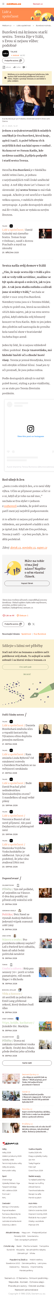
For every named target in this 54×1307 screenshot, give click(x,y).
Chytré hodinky (36, 1267)
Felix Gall (32, 1167)
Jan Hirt (32, 1160)
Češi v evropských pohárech (26, 1240)
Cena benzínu (32, 1236)
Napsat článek (27, 583)
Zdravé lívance (34, 1187)
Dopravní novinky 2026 (38, 1214)
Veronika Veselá (9, 910)
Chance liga (7, 1180)
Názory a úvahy (11, 940)
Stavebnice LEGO (13, 1263)
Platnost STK (34, 1225)
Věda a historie (11, 994)
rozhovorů (10, 506)
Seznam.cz (38, 4)
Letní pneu (42, 1263)
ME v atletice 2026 (9, 1190)
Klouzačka (20, 1250)
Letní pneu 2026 (35, 1207)
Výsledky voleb (8, 1160)
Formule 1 (6, 1194)
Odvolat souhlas (36, 1286)
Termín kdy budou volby (12, 1163)
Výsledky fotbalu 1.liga (11, 1183)
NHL (4, 1198)
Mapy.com (26, 1233)
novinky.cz (28, 548)
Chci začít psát (25, 667)
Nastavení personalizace (26, 1290)
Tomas (4, 964)
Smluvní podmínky (38, 1278)
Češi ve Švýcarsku (9, 1218)
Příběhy (7, 889)
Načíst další (27, 1063)
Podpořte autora (11, 61)
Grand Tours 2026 (36, 1171)
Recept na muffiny (36, 1183)
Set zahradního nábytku (36, 1250)
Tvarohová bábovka (36, 1190)
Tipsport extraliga (9, 1187)
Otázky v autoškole (36, 1221)
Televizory (25, 1267)
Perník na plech (35, 1198)
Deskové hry (14, 1267)
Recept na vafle (35, 1194)
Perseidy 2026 (19, 1236)
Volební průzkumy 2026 (11, 1156)
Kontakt (24, 1282)
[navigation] (3, 4)
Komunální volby (9, 1171)
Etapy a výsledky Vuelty (38, 1156)
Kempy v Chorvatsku (10, 1207)
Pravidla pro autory (17, 1286)
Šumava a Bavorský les (11, 1214)
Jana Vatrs (6, 936)
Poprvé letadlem (9, 1210)
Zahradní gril (22, 1253)
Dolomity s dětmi (9, 1225)
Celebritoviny (8, 885)
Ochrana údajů (36, 1282)
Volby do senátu (8, 1167)
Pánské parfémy (26, 1270)
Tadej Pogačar (34, 1163)
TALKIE (14, 52)
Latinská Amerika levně (11, 1221)
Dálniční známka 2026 (38, 1210)
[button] (27, 101)
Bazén (19, 1246)
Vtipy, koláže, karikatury (17, 1023)
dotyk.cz (15, 548)
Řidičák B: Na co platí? (38, 1218)
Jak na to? (27, 674)
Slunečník (11, 1250)
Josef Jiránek (7, 1019)
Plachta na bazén (30, 1246)
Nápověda (13, 1282)
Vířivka (32, 1253)
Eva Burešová (40, 634)
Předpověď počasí (39, 1233)
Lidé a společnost (12, 230)
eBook (8, 67)
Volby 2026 (6, 1153)
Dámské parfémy (29, 1263)
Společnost (26, 634)
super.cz (42, 548)
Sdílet (18, 67)
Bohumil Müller (9, 990)
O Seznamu (22, 1278)
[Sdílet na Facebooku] (29, 624)
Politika (7, 915)
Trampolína (44, 1246)
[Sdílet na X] (33, 624)
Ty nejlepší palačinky (37, 1180)
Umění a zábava (11, 969)
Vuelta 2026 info (35, 1153)
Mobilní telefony (36, 1260)
